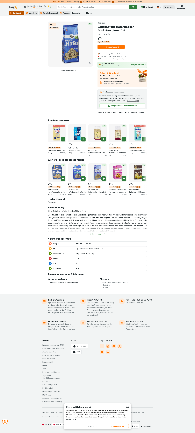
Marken (89, 13)
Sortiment (17, 13)
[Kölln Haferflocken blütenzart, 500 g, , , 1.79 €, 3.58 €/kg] (77, 133)
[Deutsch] (159, 7)
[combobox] (93, 7)
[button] (168, 7)
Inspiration (76, 13)
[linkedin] (102, 352)
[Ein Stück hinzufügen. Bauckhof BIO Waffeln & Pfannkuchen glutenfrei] (124, 178)
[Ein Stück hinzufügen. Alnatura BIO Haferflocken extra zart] (124, 139)
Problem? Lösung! (56, 300)
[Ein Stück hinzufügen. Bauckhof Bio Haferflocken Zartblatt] (63, 178)
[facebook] (102, 346)
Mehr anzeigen (133, 101)
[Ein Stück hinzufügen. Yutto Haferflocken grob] (144, 139)
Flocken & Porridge (137, 112)
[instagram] (108, 346)
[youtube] (113, 346)
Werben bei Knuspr (134, 321)
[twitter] (119, 346)
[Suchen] (133, 7)
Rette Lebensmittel (50, 13)
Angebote (33, 13)
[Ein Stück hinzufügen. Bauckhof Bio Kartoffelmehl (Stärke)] (144, 178)
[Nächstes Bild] (142, 133)
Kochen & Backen (104, 112)
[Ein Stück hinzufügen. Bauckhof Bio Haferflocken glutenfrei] (103, 178)
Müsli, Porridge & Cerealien (120, 112)
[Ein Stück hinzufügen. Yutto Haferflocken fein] (63, 139)
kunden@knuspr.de (57, 321)
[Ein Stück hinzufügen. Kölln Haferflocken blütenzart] (83, 139)
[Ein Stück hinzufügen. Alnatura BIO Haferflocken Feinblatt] (103, 139)
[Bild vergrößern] (90, 63)
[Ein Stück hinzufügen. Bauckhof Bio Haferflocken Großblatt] (83, 178)
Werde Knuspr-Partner (97, 321)
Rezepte (66, 13)
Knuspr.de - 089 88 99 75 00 (139, 300)
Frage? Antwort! (94, 300)
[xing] (108, 352)
